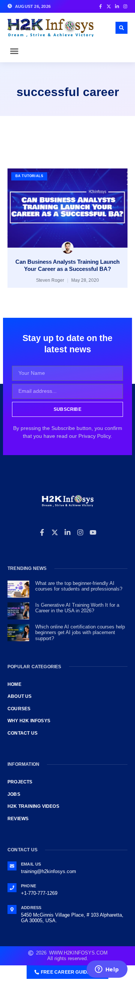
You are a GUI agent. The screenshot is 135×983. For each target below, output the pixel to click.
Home (14, 684)
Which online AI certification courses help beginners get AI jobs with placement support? (80, 632)
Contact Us (23, 733)
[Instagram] (80, 532)
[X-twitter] (54, 532)
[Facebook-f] (42, 532)
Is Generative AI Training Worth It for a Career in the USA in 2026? (77, 608)
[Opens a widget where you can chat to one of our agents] (107, 969)
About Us (20, 696)
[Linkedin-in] (67, 532)
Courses (19, 708)
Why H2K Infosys (29, 720)
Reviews (18, 818)
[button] (14, 51)
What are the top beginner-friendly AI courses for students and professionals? (78, 586)
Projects (20, 782)
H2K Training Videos (33, 806)
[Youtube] (93, 532)
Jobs (14, 794)
